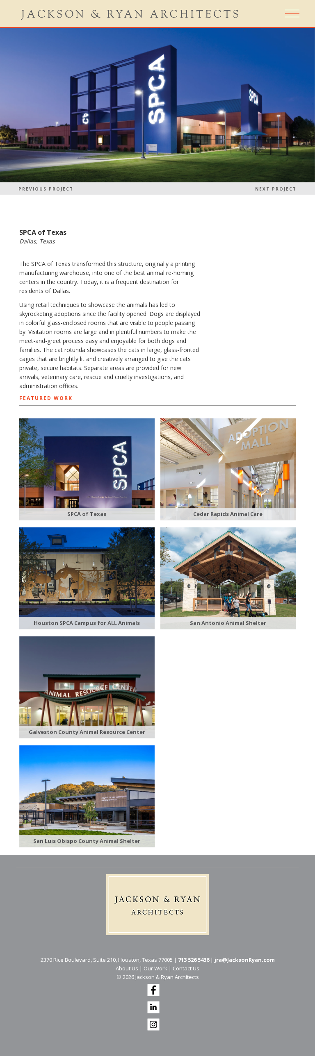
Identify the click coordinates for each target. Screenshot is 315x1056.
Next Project (276, 189)
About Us (127, 968)
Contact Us (186, 968)
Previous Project (45, 189)
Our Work (155, 968)
